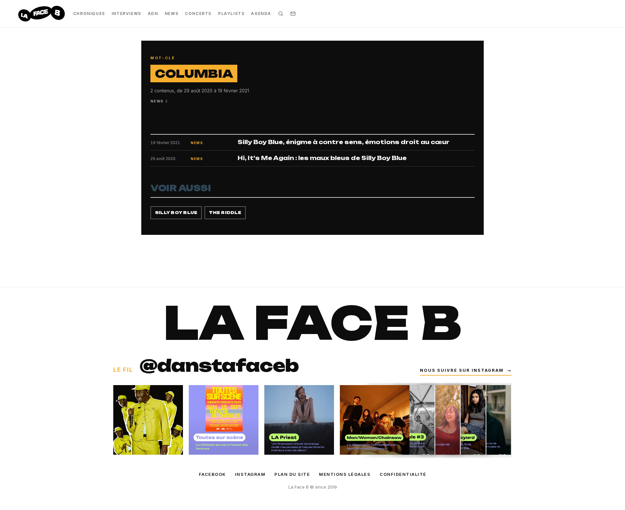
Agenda (261, 13)
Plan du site (292, 474)
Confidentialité (403, 474)
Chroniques (89, 13)
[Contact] (293, 13)
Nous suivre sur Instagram (466, 370)
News (171, 13)
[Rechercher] (281, 14)
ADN (153, 13)
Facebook (212, 474)
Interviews (126, 13)
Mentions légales (344, 474)
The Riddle (225, 212)
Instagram (250, 474)
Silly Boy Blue (176, 212)
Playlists (231, 13)
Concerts (198, 13)
